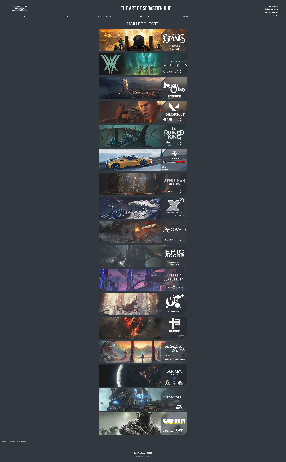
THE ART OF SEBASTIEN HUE (146, 7)
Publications (104, 16)
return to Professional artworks (14, 441)
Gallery (64, 16)
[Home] (30, 8)
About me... (145, 16)
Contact (186, 16)
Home (23, 16)
